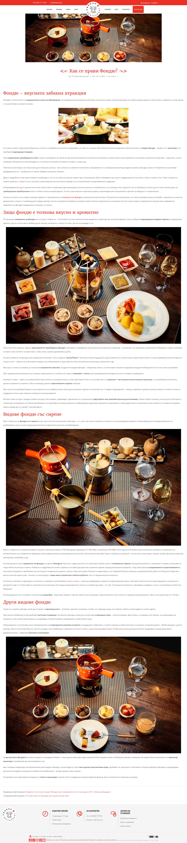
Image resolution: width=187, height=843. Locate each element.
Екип (76, 9)
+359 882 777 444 (39, 2)
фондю (19, 187)
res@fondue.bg (56, 2)
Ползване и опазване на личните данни (102, 840)
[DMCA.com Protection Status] (153, 836)
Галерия (108, 9)
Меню (68, 9)
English (154, 3)
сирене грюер (72, 581)
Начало (49, 9)
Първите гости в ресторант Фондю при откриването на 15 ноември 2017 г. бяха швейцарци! (68, 792)
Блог (116, 9)
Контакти (126, 9)
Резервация (138, 9)
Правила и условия (53, 840)
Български (145, 3)
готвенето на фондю (72, 197)
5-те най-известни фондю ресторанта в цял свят (47, 796)
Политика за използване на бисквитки (74, 840)
